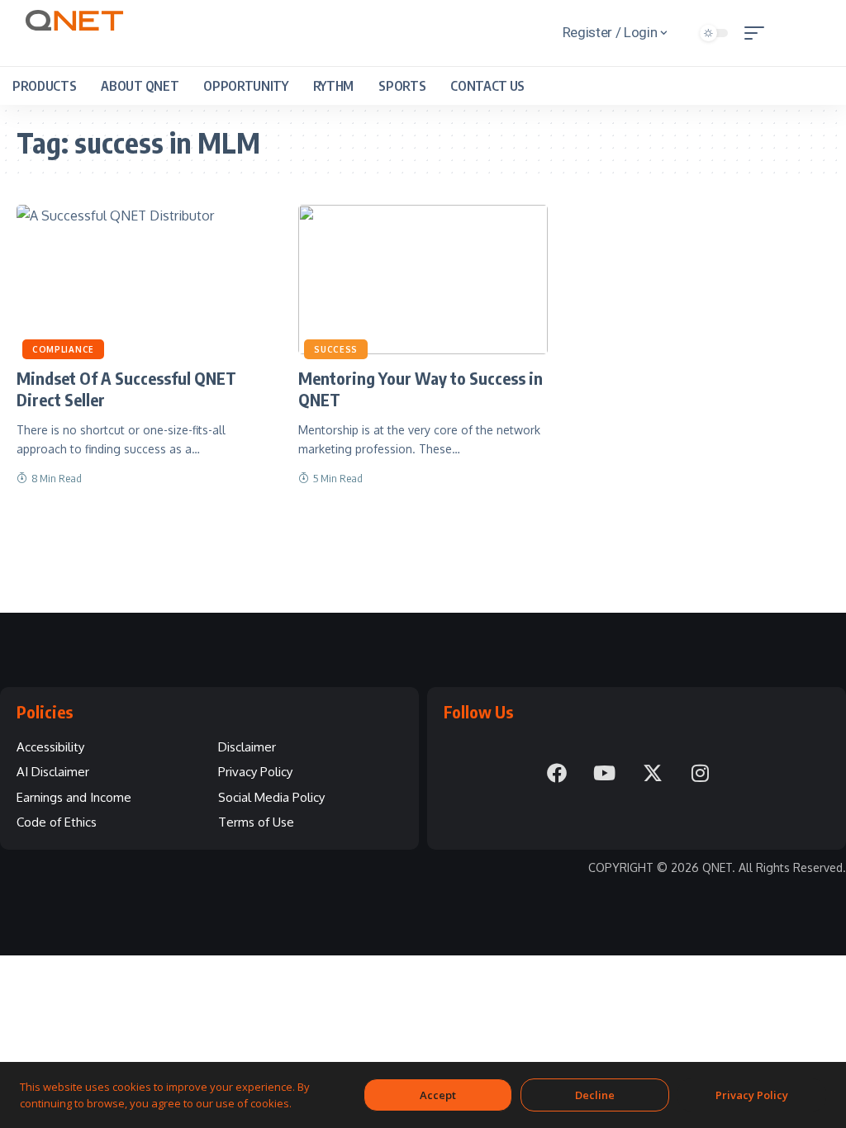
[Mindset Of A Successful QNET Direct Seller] (141, 279)
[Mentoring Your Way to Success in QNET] (422, 279)
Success (336, 349)
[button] (758, 33)
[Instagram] (700, 773)
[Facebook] (557, 773)
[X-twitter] (653, 773)
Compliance (63, 349)
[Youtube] (605, 773)
